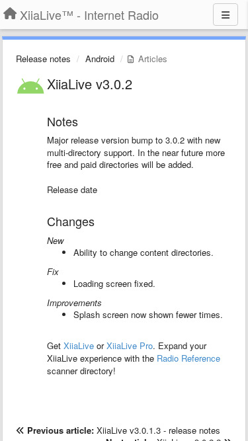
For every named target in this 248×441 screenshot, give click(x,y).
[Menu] (225, 14)
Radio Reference (188, 358)
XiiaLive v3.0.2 (89, 83)
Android (99, 58)
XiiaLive (78, 345)
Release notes (43, 58)
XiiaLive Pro (129, 345)
